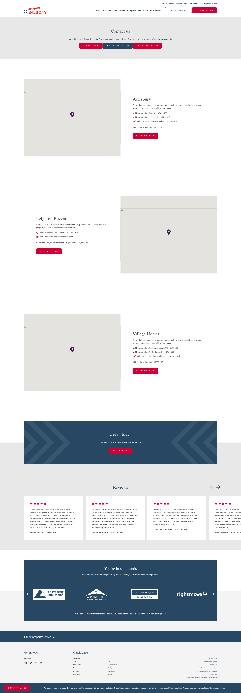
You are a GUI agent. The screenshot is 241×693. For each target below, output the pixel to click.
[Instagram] (35, 663)
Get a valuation (204, 10)
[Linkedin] (40, 663)
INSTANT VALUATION (118, 46)
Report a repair (210, 3)
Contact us (193, 3)
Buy (98, 10)
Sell (104, 10)
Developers (77, 668)
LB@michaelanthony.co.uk (62, 237)
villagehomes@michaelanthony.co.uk (164, 356)
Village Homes (134, 10)
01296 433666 (160, 113)
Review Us (76, 674)
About (164, 3)
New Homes (119, 10)
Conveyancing (112, 664)
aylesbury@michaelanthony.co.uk (162, 121)
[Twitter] (30, 663)
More (157, 10)
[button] (72, 115)
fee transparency (98, 614)
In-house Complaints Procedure (206, 671)
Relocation (111, 671)
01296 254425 (163, 117)
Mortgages (111, 668)
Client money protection (209, 668)
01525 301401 (73, 233)
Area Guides (181, 3)
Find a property (178, 10)
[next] (217, 487)
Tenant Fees (213, 674)
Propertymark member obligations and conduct (201, 677)
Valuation (76, 658)
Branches (148, 10)
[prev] (211, 487)
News (171, 3)
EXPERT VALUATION (147, 46)
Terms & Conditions (210, 661)
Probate (76, 671)
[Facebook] (25, 663)
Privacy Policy (212, 658)
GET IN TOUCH (91, 46)
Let (109, 10)
